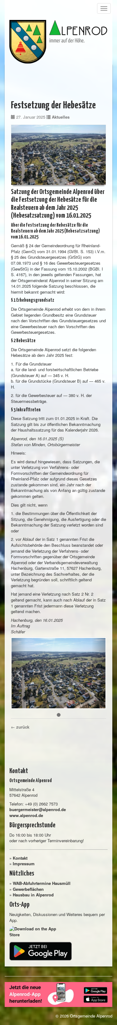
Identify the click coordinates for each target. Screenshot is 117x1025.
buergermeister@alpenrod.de (37, 809)
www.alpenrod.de (26, 815)
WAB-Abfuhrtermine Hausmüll (42, 883)
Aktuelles (61, 117)
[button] (19, 673)
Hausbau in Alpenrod (33, 895)
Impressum (24, 864)
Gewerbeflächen (28, 889)
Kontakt (20, 858)
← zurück (20, 727)
